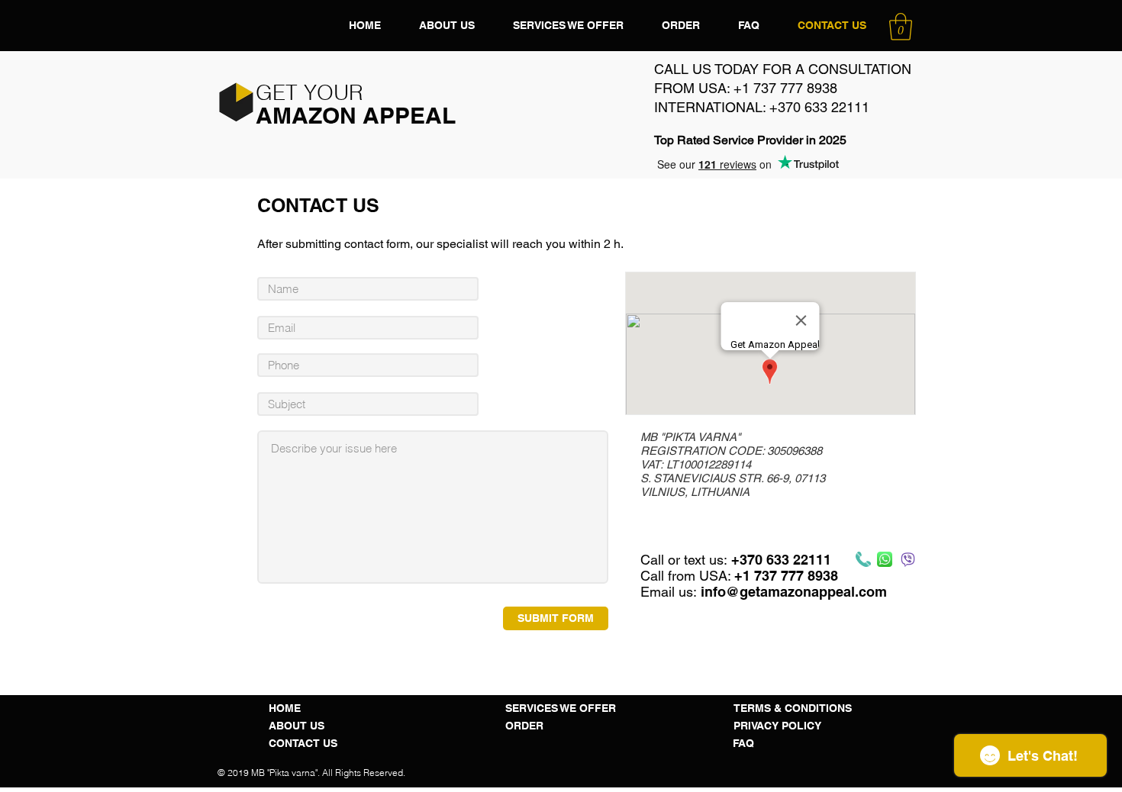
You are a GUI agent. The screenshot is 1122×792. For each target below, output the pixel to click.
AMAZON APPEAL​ (356, 115)
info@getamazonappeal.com (794, 592)
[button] (900, 26)
